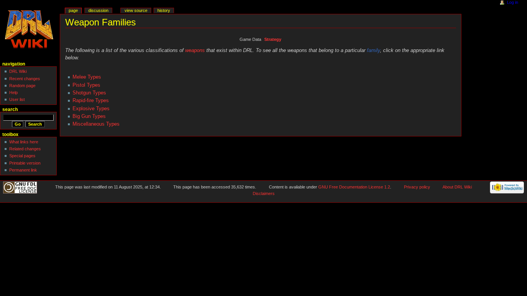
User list (17, 99)
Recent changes (24, 78)
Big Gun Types (89, 116)
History (163, 10)
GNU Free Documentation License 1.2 (354, 187)
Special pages (22, 155)
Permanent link (23, 170)
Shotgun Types (89, 93)
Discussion (98, 10)
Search (10, 109)
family (373, 50)
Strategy (272, 39)
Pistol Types (86, 85)
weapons (195, 50)
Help (13, 92)
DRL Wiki (18, 71)
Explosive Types (91, 108)
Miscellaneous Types (96, 124)
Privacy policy (417, 187)
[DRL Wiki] (30, 30)
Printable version (25, 163)
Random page (22, 85)
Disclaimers (264, 193)
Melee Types (87, 77)
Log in (512, 2)
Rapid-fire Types (91, 100)
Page (73, 10)
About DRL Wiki (457, 187)
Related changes (25, 148)
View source (136, 10)
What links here (23, 142)
